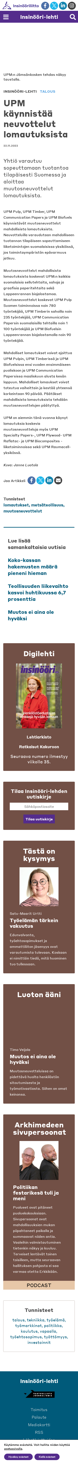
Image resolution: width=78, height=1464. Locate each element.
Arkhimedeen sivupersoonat (39, 1128)
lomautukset (16, 504)
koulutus (29, 1331)
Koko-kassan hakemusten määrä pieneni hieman (32, 566)
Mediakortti (39, 1424)
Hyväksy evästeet (18, 1457)
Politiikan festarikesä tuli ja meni (36, 1192)
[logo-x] (54, 6)
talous (47, 91)
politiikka (53, 1325)
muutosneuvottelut (22, 510)
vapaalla (48, 1331)
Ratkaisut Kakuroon (39, 746)
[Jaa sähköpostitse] (58, 480)
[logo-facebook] (45, 6)
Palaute (39, 1417)
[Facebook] (32, 480)
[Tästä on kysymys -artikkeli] (39, 886)
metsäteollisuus (47, 504)
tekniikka (35, 1319)
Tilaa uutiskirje (39, 819)
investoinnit (39, 1342)
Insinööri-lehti (39, 17)
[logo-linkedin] (63, 6)
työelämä (56, 1319)
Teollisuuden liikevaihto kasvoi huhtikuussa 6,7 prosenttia (38, 592)
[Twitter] (40, 480)
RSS (39, 1432)
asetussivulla (13, 1449)
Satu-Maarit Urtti (26, 913)
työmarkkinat (28, 1325)
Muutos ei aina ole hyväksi (33, 1059)
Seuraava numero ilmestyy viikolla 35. (39, 759)
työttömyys (55, 1336)
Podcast (39, 1285)
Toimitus (39, 1409)
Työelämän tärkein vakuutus (34, 923)
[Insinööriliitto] (34, 5)
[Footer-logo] (39, 1394)
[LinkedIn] (49, 480)
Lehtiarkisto (39, 736)
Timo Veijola (20, 1049)
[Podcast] (39, 1160)
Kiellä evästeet (47, 1457)
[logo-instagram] (72, 6)
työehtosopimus (26, 1336)
